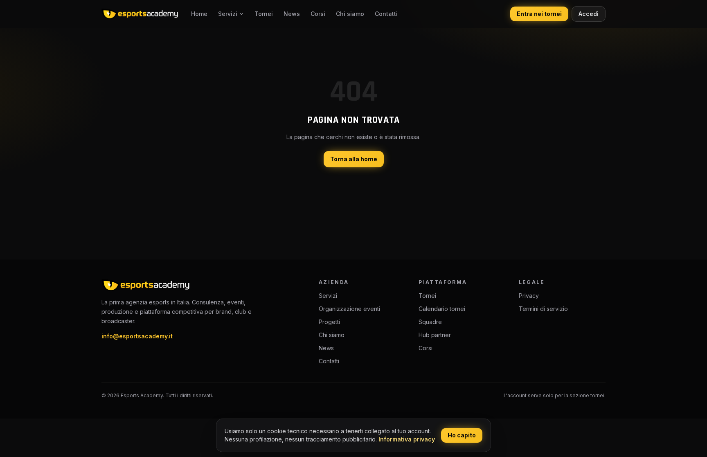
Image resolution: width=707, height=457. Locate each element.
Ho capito (462, 435)
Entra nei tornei (539, 13)
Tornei (263, 13)
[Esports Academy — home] (139, 14)
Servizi (227, 13)
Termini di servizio (543, 308)
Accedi (589, 13)
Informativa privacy (406, 439)
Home (199, 13)
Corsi (318, 13)
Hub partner (435, 334)
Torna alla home (353, 158)
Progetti (329, 321)
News (292, 13)
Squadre (430, 321)
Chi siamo (350, 13)
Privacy (529, 295)
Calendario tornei (442, 308)
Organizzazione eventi (349, 308)
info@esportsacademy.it (137, 336)
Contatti (386, 13)
